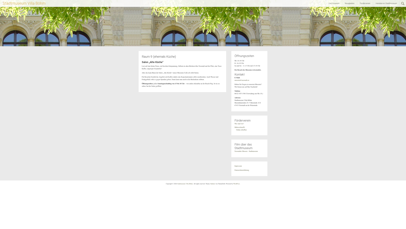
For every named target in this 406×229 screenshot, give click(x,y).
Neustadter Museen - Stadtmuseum (246, 151)
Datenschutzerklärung (242, 170)
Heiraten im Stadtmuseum (386, 3)
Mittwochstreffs (240, 127)
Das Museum (334, 3)
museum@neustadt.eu (242, 80)
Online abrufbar (241, 130)
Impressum (238, 166)
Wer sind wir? (239, 123)
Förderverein (365, 3)
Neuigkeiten (349, 3)
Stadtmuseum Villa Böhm (24, 3)
